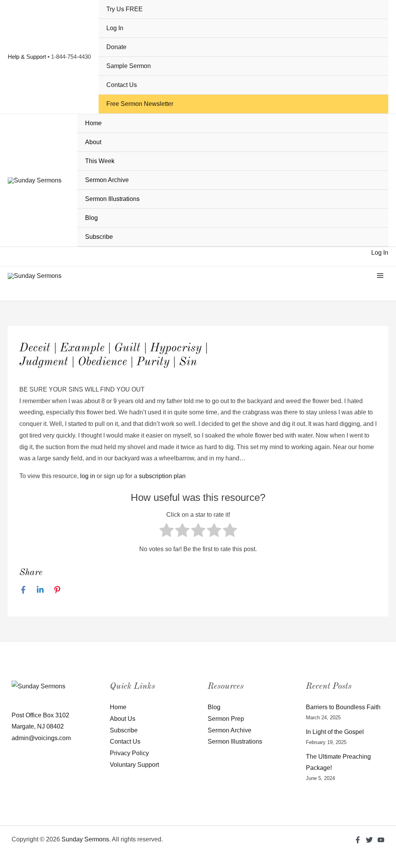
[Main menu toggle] (380, 275)
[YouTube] (380, 839)
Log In (114, 28)
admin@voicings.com (41, 738)
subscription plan (162, 476)
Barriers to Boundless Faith (343, 707)
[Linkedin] (40, 590)
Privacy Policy (129, 753)
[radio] (166, 532)
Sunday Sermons (85, 839)
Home (93, 123)
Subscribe (99, 236)
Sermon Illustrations (112, 199)
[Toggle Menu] (377, 143)
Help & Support (27, 56)
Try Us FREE (124, 9)
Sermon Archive (107, 180)
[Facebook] (23, 590)
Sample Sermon (128, 66)
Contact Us (121, 85)
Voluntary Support (134, 764)
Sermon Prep (226, 718)
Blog (91, 218)
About (93, 142)
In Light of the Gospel (335, 732)
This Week (99, 161)
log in (87, 476)
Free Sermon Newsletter (139, 103)
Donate (116, 47)
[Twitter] (369, 839)
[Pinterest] (57, 590)
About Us (122, 718)
